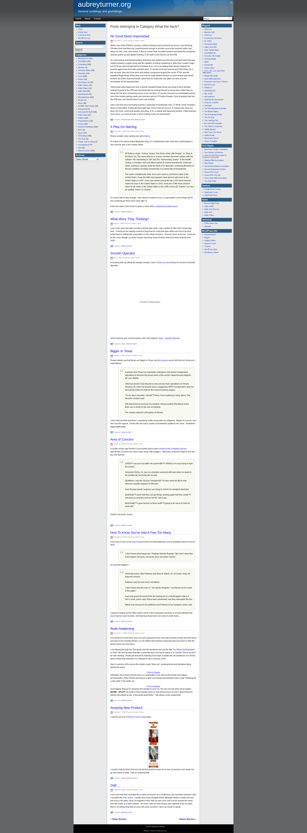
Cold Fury (208, 35)
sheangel (207, 105)
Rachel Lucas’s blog (137, 717)
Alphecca (208, 29)
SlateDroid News (210, 195)
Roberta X (208, 88)
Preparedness (83, 121)
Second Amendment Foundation (216, 166)
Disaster (81, 67)
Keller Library (83, 85)
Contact (97, 18)
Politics (80, 118)
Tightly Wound (209, 129)
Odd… (115, 785)
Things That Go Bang (86, 142)
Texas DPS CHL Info (212, 175)
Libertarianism (83, 94)
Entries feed (82, 32)
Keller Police (209, 215)
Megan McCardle (211, 76)
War (79, 148)
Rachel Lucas (209, 85)
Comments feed (84, 35)
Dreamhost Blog (210, 44)
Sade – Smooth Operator (169, 338)
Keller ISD (208, 212)
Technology (82, 136)
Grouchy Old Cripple (212, 56)
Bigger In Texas (121, 351)
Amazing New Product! (126, 707)
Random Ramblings (85, 127)
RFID (80, 130)
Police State (82, 115)
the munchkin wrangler (213, 123)
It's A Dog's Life (84, 82)
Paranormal (82, 109)
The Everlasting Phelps (213, 114)
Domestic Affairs (84, 70)
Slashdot (207, 226)
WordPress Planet (211, 252)
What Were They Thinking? (129, 219)
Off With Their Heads (86, 106)
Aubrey (147, 136)
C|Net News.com (211, 223)
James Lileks (209, 68)
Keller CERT (209, 206)
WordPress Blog (210, 249)
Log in (80, 29)
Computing (82, 64)
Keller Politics (83, 88)
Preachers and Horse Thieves (216, 82)
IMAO (206, 62)
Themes (207, 246)
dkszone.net (162, 831)
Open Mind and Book (212, 79)
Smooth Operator (122, 253)
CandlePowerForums (212, 189)
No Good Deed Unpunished (129, 36)
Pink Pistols (208, 163)
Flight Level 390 (210, 47)
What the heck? (84, 151)
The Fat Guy (209, 117)
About (87, 18)
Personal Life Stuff (85, 112)
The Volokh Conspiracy (213, 126)
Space (80, 133)
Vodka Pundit (209, 135)
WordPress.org (84, 38)
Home (78, 18)
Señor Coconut (163, 262)
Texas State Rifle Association (215, 178)
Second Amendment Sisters (215, 169)
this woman (163, 360)
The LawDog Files (211, 120)
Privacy (81, 124)
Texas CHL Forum (211, 172)
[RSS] (231, 2)
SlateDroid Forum (211, 192)
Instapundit (208, 65)
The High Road (210, 181)
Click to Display (153, 672)
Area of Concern (122, 439)
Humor (80, 79)
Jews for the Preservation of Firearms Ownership (214, 156)
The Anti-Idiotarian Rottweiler (215, 108)
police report (137, 542)
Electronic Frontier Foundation (216, 149)
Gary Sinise (128, 798)
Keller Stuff (82, 91)
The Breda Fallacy (211, 111)
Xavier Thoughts (210, 141)
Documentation (210, 234)
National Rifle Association (214, 160)
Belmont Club (209, 32)
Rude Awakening (122, 628)
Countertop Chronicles (213, 38)
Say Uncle (208, 93)
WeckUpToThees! (211, 138)
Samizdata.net (209, 91)
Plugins (207, 238)
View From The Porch (212, 132)
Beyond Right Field (211, 203)
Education (82, 73)
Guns (80, 76)
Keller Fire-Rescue (211, 209)
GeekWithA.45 (210, 53)
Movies (81, 100)
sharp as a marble (211, 102)
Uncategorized (83, 145)
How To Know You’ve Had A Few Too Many (140, 532)
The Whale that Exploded (184, 649)
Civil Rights (82, 61)
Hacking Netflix (210, 59)
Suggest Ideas (210, 240)
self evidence (209, 96)
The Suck (82, 139)
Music (80, 103)
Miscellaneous (83, 97)
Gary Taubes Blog (211, 50)
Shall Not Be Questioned (213, 100)
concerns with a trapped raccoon (172, 449)
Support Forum (210, 243)
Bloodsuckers (83, 58)
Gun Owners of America (213, 152)
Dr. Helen (208, 41)
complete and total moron (166, 206)
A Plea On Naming (123, 127)
